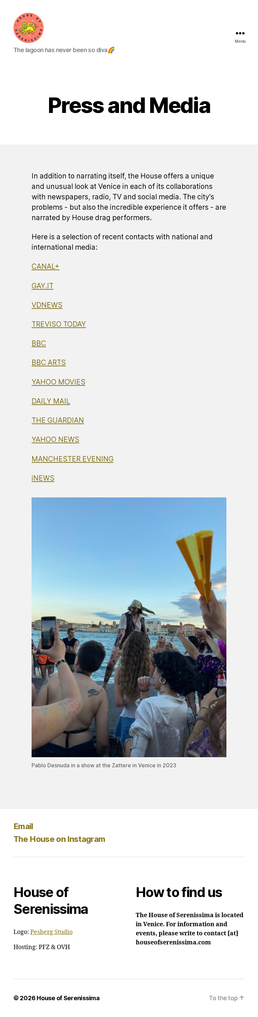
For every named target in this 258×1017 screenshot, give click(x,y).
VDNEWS (47, 305)
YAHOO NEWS (55, 439)
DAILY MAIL (51, 401)
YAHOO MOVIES (58, 382)
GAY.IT (42, 286)
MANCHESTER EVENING (73, 459)
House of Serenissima (68, 998)
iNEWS (43, 478)
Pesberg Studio (51, 932)
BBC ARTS (49, 362)
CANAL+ (45, 266)
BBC (39, 343)
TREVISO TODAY (59, 324)
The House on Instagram (59, 839)
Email (23, 826)
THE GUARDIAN (58, 420)
